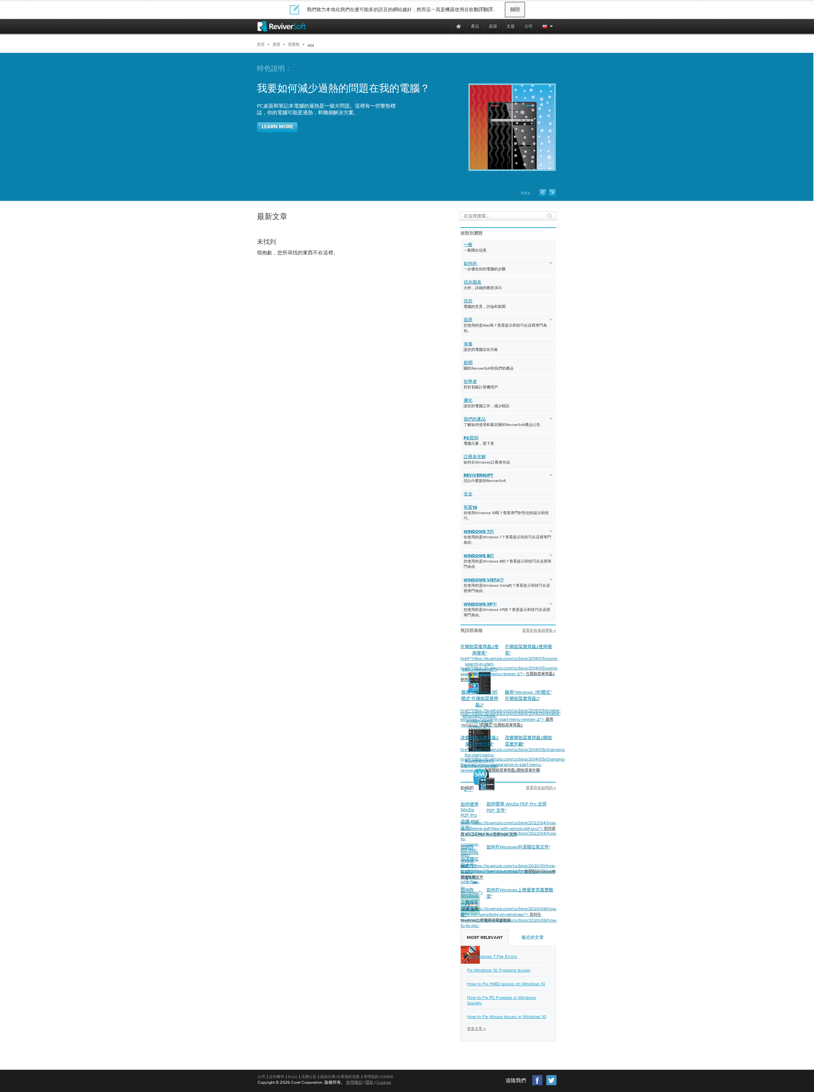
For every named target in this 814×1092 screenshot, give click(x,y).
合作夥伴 (276, 1076)
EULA (292, 1076)
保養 (468, 344)
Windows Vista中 (484, 580)
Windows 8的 (479, 556)
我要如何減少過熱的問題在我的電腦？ (343, 89)
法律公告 (308, 1076)
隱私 (369, 1082)
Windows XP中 (480, 604)
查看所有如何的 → (541, 787)
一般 (468, 245)
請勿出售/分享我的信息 (340, 1076)
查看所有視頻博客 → (539, 630)
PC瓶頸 (471, 438)
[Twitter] (551, 1084)
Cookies (383, 1082)
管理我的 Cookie (378, 1076)
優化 (468, 400)
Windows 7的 (479, 531)
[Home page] (458, 26)
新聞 (468, 363)
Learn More (277, 127)
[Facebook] (537, 1084)
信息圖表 (472, 282)
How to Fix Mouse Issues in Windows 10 (506, 1016)
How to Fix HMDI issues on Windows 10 (506, 983)
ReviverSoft (478, 475)
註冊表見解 (475, 457)
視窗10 (470, 507)
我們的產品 (475, 419)
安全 (468, 494)
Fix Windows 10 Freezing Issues (498, 970)
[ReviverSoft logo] (282, 26)
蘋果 (468, 320)
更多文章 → (476, 1028)
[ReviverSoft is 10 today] (444, 26)
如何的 (470, 263)
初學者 (470, 381)
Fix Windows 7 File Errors (492, 956)
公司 (261, 1076)
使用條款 (354, 1082)
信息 (468, 301)
